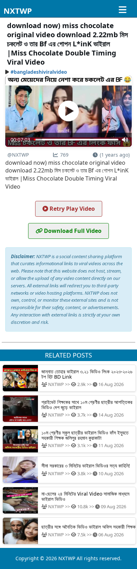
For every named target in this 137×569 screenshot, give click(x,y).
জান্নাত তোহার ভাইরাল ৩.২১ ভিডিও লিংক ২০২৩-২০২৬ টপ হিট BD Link (86, 374)
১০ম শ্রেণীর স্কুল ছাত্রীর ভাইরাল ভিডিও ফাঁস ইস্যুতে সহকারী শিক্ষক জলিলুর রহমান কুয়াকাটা (85, 435)
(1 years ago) (115, 154)
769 (64, 154)
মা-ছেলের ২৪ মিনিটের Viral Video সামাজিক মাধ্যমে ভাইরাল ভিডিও (85, 496)
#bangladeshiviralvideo (39, 71)
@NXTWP (18, 154)
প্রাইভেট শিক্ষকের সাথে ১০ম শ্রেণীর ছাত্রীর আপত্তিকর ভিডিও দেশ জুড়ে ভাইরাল (86, 405)
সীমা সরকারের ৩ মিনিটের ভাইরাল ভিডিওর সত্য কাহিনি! (85, 465)
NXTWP (18, 10)
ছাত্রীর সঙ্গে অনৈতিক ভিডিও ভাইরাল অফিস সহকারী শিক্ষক (88, 526)
